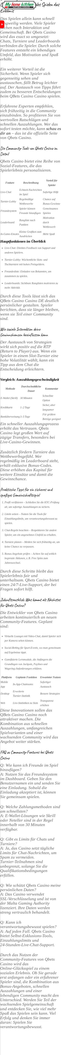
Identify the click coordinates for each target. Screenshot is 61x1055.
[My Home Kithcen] (19, 8)
